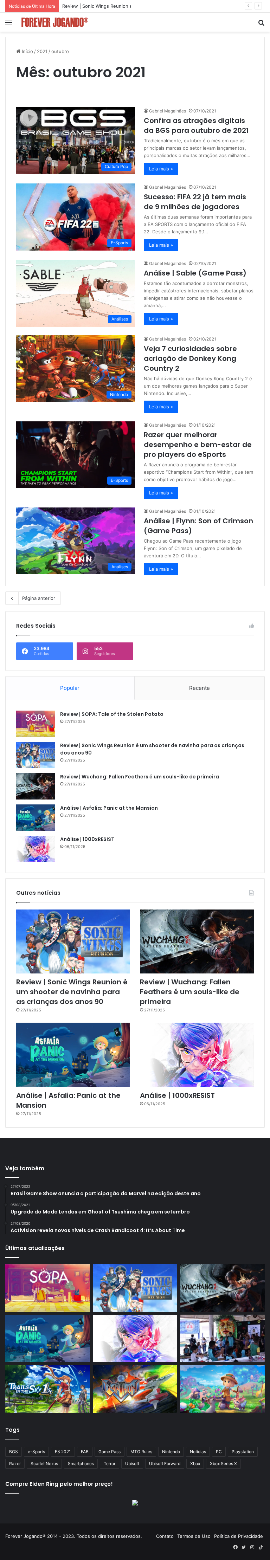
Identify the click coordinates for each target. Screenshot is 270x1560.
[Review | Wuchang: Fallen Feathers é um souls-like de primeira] (35, 786)
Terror (109, 1463)
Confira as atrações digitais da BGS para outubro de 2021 (196, 125)
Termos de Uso (194, 1536)
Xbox (195, 1463)
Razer (15, 1463)
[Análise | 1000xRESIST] (35, 849)
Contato (165, 1536)
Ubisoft (132, 1463)
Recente (199, 688)
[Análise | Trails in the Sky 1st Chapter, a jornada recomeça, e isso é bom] (47, 1388)
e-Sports (36, 1451)
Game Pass (109, 1451)
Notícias (198, 1451)
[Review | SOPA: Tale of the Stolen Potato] (35, 724)
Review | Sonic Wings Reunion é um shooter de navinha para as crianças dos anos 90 (156, 6)
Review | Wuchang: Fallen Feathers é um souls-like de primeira (139, 776)
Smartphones (81, 1463)
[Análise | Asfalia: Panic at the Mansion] (35, 817)
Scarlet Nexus (44, 1463)
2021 (42, 51)
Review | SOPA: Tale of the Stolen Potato (111, 714)
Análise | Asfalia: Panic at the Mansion (109, 807)
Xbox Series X (223, 1463)
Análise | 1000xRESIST (87, 839)
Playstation (243, 1451)
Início (26, 51)
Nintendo (171, 1451)
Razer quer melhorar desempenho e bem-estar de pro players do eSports (198, 444)
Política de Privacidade (238, 1536)
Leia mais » (161, 168)
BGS (13, 1451)
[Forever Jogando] (54, 22)
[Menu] (8, 25)
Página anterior (38, 598)
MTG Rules (141, 1451)
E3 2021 (63, 1451)
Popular (69, 688)
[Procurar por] (261, 25)
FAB (85, 1451)
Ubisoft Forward (164, 1463)
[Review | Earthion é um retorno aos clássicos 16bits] (135, 1388)
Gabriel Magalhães (167, 111)
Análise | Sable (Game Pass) (195, 273)
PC (219, 1451)
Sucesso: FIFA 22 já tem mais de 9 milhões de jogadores (195, 202)
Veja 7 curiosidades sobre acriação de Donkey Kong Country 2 (190, 358)
